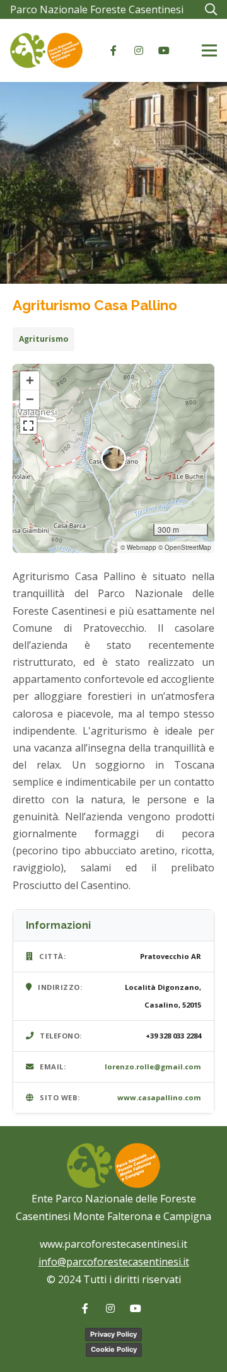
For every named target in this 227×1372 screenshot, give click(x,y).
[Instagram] (138, 50)
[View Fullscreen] (28, 425)
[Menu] (209, 50)
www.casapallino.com (159, 1097)
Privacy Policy (113, 1334)
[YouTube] (163, 50)
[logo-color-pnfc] (46, 50)
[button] (210, 9)
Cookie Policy (114, 1349)
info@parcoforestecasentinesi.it (113, 1262)
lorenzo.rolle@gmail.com (153, 1066)
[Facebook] (113, 50)
